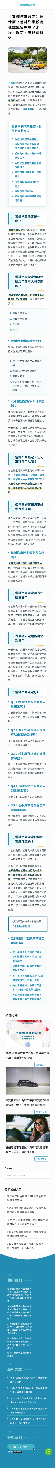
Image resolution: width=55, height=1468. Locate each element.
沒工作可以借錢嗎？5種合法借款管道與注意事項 (26, 1198)
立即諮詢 (22, 1446)
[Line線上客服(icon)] (48, 1451)
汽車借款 (13, 83)
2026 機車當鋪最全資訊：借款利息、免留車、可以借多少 (25, 1246)
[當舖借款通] (27, 4)
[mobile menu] (51, 4)
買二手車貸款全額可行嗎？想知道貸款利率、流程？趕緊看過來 (27, 956)
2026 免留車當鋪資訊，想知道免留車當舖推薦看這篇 (26, 1234)
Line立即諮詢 (22, 925)
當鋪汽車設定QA (24, 191)
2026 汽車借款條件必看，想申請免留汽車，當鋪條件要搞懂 (26, 1210)
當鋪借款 (27, 109)
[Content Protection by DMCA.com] (14, 1452)
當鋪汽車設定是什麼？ (27, 138)
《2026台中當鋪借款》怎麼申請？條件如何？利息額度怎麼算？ (27, 1222)
